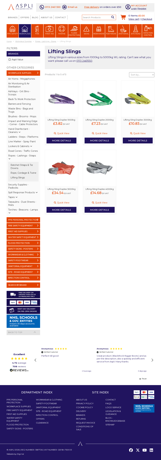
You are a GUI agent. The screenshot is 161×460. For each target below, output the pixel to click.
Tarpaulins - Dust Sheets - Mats (22, 203)
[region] (94, 360)
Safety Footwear (46, 403)
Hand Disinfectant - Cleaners (19, 131)
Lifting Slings (18, 177)
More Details (61, 140)
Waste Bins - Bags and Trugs (20, 110)
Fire (37, 34)
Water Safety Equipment (14, 419)
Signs (86, 34)
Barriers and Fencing (19, 104)
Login (134, 8)
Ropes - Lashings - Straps (22, 155)
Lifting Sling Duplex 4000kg (100, 189)
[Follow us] (138, 450)
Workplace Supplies (19, 406)
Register (142, 8)
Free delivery (91, 7)
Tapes (11, 197)
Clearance (42, 422)
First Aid (49, 34)
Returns (81, 419)
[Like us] (131, 450)
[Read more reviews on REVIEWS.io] (19, 370)
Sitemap (109, 424)
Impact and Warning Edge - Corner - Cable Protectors (23, 123)
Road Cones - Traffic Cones (23, 151)
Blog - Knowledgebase (115, 419)
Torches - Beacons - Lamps (23, 209)
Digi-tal (20, 454)
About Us (46, 17)
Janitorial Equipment (48, 407)
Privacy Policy (85, 403)
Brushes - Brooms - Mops (22, 116)
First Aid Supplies (17, 414)
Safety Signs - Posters (20, 428)
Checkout (146, 19)
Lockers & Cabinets (19, 146)
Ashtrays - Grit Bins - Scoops (19, 93)
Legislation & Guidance (113, 412)
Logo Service (113, 407)
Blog (35, 17)
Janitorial (123, 34)
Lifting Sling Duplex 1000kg (61, 119)
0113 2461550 (84, 60)
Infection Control (148, 34)
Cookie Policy (84, 407)
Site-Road (135, 34)
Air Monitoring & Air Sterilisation (18, 85)
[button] (35, 360)
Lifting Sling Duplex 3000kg (138, 119)
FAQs (108, 403)
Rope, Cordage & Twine (23, 172)
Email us (72, 7)
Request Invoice (85, 422)
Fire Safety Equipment (19, 410)
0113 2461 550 (53, 7)
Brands (13, 17)
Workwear (98, 34)
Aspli (11, 450)
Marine (61, 34)
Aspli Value (17, 59)
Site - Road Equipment (48, 411)
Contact (60, 17)
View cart (133, 19)
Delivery (81, 411)
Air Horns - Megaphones (21, 78)
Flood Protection (74, 34)
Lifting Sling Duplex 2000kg (100, 119)
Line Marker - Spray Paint (22, 141)
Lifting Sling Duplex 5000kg (61, 189)
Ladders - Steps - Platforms (23, 136)
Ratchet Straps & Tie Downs (22, 167)
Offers (24, 17)
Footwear (111, 34)
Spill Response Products (21, 192)
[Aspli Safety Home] (20, 6)
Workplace (25, 34)
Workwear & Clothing (49, 399)
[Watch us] (144, 450)
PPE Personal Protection (15, 401)
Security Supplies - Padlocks (18, 186)
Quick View (62, 133)
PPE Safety (12, 34)
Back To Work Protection (22, 99)
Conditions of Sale (84, 428)
